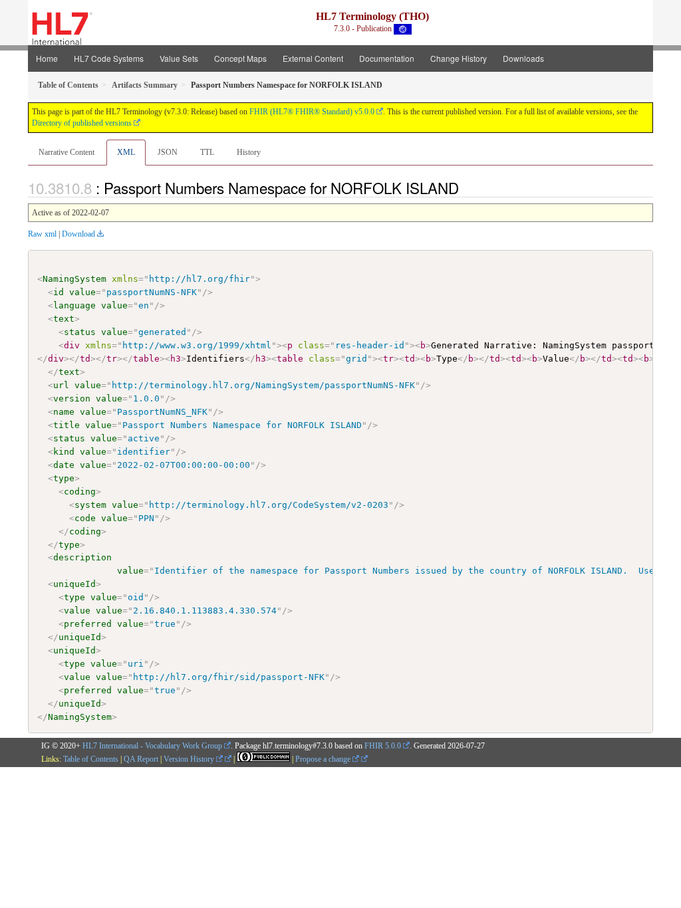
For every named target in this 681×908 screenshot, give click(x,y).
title (66, 425)
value (82, 292)
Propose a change (323, 759)
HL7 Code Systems (109, 58)
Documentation (386, 58)
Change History (458, 58)
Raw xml (42, 234)
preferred (88, 624)
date (63, 465)
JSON (168, 152)
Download (78, 234)
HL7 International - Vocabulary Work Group (152, 745)
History (249, 152)
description (82, 557)
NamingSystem (74, 279)
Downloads (523, 58)
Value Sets (179, 58)
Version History (190, 759)
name (63, 412)
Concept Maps (240, 58)
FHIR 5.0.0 (382, 745)
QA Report (141, 759)
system (90, 505)
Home (47, 58)
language (74, 305)
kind (63, 452)
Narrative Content (66, 152)
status (80, 332)
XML (126, 152)
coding (80, 492)
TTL (207, 152)
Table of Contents (90, 759)
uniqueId (74, 584)
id (58, 292)
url (61, 385)
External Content (313, 58)
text (63, 319)
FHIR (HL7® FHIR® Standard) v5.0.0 (311, 111)
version (71, 398)
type (63, 478)
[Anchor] (466, 187)
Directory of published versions (82, 123)
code (85, 518)
